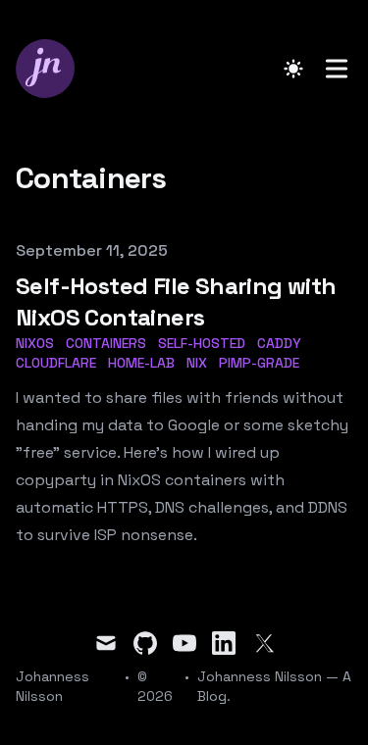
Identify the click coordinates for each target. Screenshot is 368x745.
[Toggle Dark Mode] (293, 68)
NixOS (35, 343)
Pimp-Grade (259, 363)
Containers (106, 343)
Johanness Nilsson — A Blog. (274, 686)
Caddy (279, 343)
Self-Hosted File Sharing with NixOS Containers (176, 301)
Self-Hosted (201, 343)
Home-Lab (141, 363)
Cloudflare (56, 363)
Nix (196, 363)
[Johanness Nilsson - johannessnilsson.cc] (51, 68)
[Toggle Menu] (336, 68)
